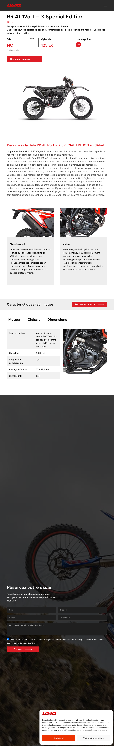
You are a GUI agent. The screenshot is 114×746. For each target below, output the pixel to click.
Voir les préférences (93, 738)
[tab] (14, 319)
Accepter (59, 738)
